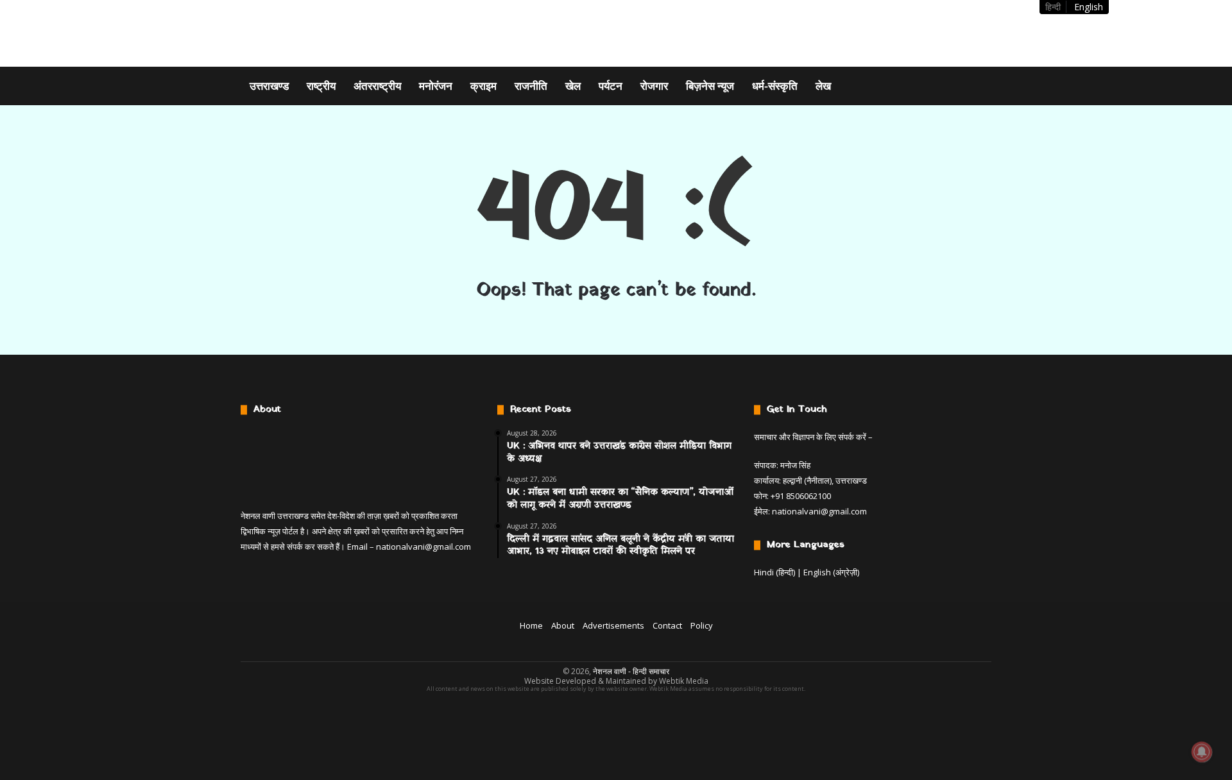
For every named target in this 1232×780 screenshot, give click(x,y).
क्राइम (483, 85)
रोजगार (654, 85)
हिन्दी (1053, 7)
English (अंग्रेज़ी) (831, 572)
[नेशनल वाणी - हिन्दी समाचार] (322, 33)
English (1088, 7)
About (562, 625)
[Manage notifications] (1202, 752)
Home (531, 625)
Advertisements (613, 625)
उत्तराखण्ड (269, 85)
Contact (667, 625)
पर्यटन (610, 85)
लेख (823, 85)
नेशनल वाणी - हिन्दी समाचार (631, 671)
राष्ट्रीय (321, 85)
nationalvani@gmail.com (423, 546)
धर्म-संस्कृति (775, 85)
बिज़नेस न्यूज (710, 85)
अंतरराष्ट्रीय (377, 85)
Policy (701, 625)
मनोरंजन (435, 85)
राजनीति (531, 85)
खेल (573, 85)
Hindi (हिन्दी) (774, 572)
